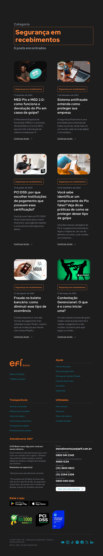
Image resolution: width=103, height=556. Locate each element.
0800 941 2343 (65, 455)
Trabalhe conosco (17, 379)
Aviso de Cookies (17, 416)
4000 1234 (62, 461)
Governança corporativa (20, 421)
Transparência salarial (19, 426)
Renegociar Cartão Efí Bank (68, 376)
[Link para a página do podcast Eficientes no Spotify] (77, 542)
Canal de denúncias (64, 381)
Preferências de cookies (20, 430)
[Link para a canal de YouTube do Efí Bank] (62, 542)
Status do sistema (63, 416)
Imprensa (60, 411)
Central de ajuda (63, 366)
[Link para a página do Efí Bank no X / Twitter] (87, 542)
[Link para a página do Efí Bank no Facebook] (82, 542)
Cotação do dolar (63, 421)
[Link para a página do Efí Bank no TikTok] (72, 542)
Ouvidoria (60, 386)
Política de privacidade (20, 411)
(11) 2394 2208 (65, 474)
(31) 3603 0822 (65, 468)
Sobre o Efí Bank (17, 374)
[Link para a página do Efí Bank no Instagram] (67, 542)
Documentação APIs (65, 371)
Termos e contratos (18, 406)
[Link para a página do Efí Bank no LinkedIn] (91, 542)
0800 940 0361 (65, 480)
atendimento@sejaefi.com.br (74, 448)
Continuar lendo (21, 138)
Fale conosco (61, 406)
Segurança (60, 390)
